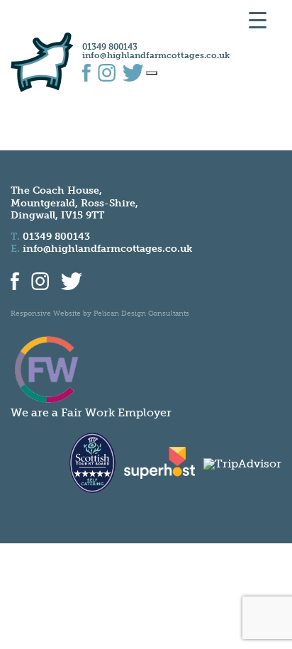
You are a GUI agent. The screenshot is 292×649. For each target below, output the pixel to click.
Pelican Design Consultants (141, 313)
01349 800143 (109, 47)
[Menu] (151, 73)
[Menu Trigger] (257, 19)
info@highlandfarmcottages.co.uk (156, 55)
